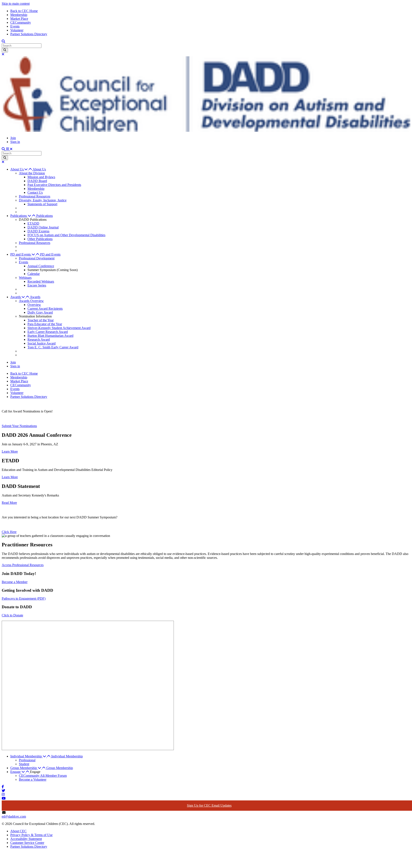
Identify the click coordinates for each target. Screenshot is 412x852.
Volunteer (16, 30)
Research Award (38, 339)
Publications (44, 216)
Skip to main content (16, 3)
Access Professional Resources (23, 565)
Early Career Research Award (47, 332)
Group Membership (59, 768)
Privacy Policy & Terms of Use (31, 835)
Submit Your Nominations (19, 426)
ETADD (33, 223)
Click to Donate (12, 615)
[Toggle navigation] (9, 149)
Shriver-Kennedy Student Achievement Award (59, 328)
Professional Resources (34, 196)
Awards (35, 297)
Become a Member (14, 582)
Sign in (15, 142)
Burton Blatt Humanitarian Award (50, 335)
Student (24, 764)
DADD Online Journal (43, 227)
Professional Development (37, 258)
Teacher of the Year (40, 320)
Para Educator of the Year (44, 324)
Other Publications (40, 239)
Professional (27, 760)
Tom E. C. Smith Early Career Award (52, 347)
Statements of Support (42, 204)
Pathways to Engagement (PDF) (23, 598)
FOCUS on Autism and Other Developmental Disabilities (66, 235)
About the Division (32, 173)
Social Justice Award (41, 343)
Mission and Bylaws (41, 177)
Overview (34, 304)
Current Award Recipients (45, 308)
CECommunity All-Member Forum (43, 775)
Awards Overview (31, 301)
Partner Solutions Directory (28, 34)
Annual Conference (40, 266)
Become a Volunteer (32, 779)
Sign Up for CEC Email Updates (209, 805)
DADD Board (37, 181)
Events (15, 26)
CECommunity (20, 22)
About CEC (18, 831)
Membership (18, 15)
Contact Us (35, 192)
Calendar (33, 274)
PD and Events (50, 254)
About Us (39, 169)
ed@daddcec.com (14, 816)
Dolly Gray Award (40, 312)
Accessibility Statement (26, 839)
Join (13, 138)
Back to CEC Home (24, 11)
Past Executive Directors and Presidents (54, 185)
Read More (9, 502)
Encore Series (36, 285)
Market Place (19, 18)
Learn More (10, 451)
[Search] (5, 50)
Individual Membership (67, 756)
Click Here (9, 532)
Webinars (25, 277)
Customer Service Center (27, 842)
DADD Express (38, 231)
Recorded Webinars (40, 281)
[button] (21, 169)
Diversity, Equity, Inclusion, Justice (43, 200)
